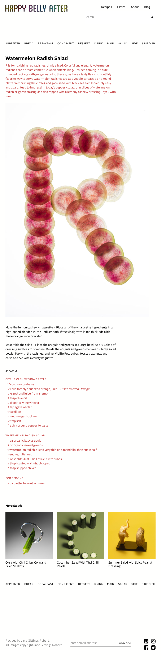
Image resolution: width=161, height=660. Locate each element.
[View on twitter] (153, 648)
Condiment (65, 43)
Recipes (106, 7)
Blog (147, 7)
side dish (148, 43)
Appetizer (12, 43)
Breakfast (45, 43)
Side (134, 43)
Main (110, 43)
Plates (121, 7)
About (135, 7)
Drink (98, 43)
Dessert (84, 43)
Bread (29, 43)
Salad (122, 43)
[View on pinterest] (146, 641)
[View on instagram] (153, 641)
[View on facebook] (146, 648)
